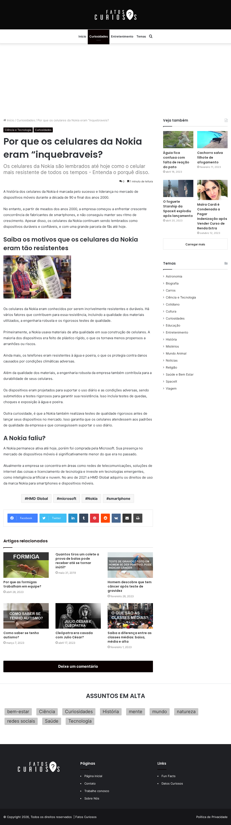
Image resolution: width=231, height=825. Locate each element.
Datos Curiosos (172, 783)
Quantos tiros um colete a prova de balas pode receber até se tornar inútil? (77, 560)
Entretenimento (122, 36)
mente (135, 711)
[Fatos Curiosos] (115, 14)
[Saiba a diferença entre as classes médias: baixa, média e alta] (130, 616)
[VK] (116, 518)
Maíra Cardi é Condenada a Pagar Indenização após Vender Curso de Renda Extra (212, 216)
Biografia (172, 283)
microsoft (67, 498)
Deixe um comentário (78, 666)
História (171, 339)
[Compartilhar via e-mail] (127, 518)
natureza (186, 711)
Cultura (171, 311)
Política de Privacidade (212, 817)
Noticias (172, 360)
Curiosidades (98, 36)
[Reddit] (105, 518)
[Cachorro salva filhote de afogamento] (212, 139)
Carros (171, 290)
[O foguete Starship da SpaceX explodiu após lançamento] (178, 188)
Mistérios (172, 346)
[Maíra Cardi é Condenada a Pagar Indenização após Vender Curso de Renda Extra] (212, 190)
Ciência (47, 711)
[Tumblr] (83, 518)
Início (82, 36)
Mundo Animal (176, 353)
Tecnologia (80, 721)
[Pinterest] (94, 518)
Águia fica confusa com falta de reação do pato (176, 159)
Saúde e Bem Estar (180, 374)
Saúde (51, 721)
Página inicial (93, 776)
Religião (171, 367)
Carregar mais (195, 244)
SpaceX (171, 381)
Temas (141, 36)
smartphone (119, 498)
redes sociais (21, 721)
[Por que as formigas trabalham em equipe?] (26, 565)
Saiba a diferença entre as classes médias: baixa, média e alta (130, 637)
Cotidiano (173, 304)
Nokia (92, 498)
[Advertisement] (115, 79)
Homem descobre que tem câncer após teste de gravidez (130, 586)
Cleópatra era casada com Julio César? (74, 635)
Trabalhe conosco (96, 791)
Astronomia (174, 276)
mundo (159, 711)
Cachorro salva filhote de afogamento (210, 157)
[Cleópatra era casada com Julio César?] (78, 616)
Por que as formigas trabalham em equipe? (22, 584)
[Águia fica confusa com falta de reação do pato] (178, 139)
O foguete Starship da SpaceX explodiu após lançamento (178, 208)
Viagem (171, 388)
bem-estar (18, 711)
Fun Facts (169, 776)
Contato (90, 783)
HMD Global (37, 498)
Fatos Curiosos (86, 817)
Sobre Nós (91, 798)
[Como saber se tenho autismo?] (26, 616)
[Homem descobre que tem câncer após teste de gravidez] (130, 565)
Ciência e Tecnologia (18, 130)
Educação (173, 325)
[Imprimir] (137, 518)
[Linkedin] (72, 518)
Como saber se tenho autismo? (21, 635)
